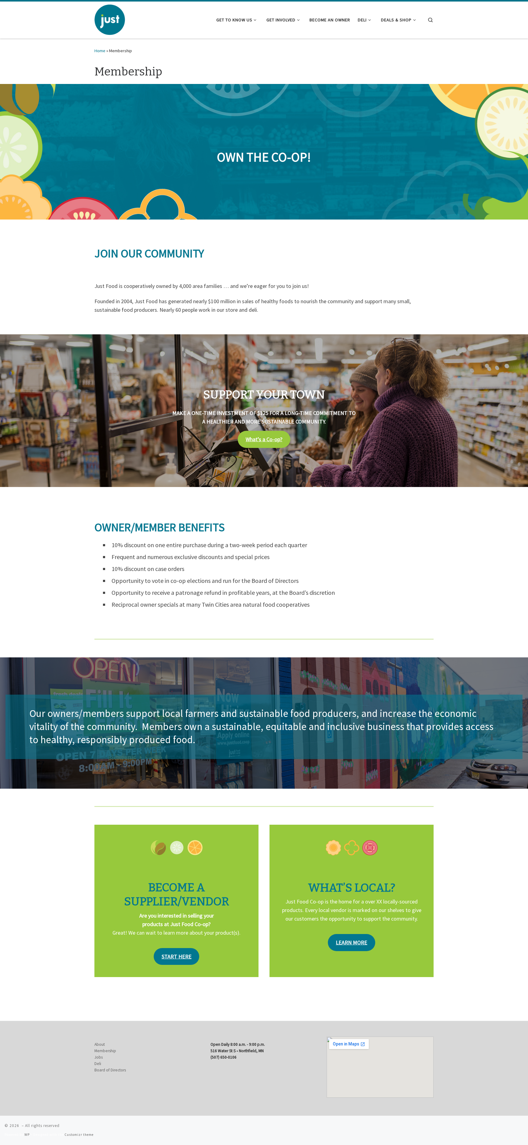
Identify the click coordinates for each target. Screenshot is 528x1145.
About (99, 1044)
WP (27, 1134)
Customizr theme (79, 1134)
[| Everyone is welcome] (109, 19)
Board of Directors (110, 1070)
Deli (97, 1063)
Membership (105, 1050)
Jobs (98, 1057)
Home (99, 50)
